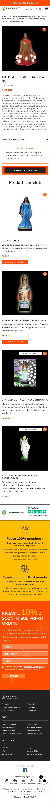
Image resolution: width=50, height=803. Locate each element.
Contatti (30, 704)
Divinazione (32, 724)
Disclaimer (31, 707)
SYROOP (32, 797)
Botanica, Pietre (8, 731)
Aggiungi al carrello (25, 170)
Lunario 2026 (32, 751)
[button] (25, 140)
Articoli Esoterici (8, 727)
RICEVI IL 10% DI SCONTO (25, 3)
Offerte (5, 748)
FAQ (3, 751)
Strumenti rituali (33, 731)
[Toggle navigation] (46, 8)
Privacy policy (7, 710)
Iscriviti (13, 676)
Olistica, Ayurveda (34, 734)
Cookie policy (32, 710)
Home (4, 17)
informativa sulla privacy (34, 667)
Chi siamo (6, 704)
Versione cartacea (34, 754)
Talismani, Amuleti (34, 727)
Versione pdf (7, 754)
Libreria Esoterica (9, 724)
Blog (29, 748)
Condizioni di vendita (11, 707)
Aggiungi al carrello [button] (14, 262)
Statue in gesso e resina (18, 17)
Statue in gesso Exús (34, 19)
